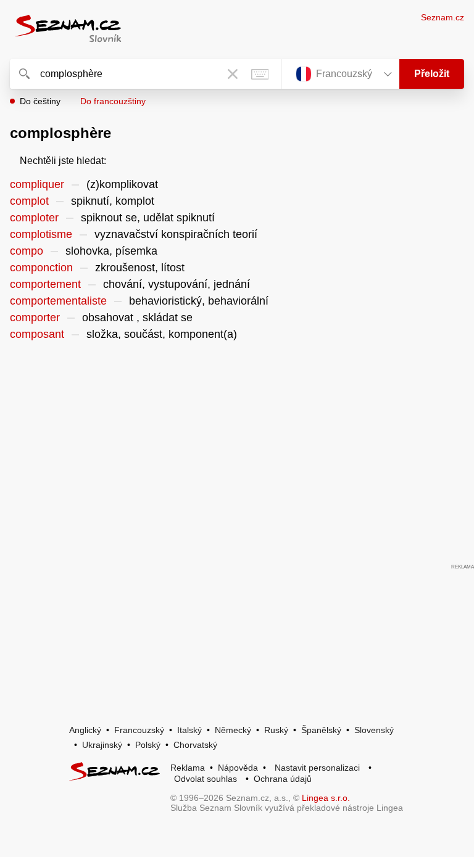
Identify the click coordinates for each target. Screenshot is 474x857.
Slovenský (374, 730)
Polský (147, 745)
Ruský (276, 730)
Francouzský (139, 730)
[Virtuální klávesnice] (259, 74)
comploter (34, 217)
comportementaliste (58, 301)
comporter (35, 317)
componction (41, 267)
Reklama (187, 768)
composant (37, 334)
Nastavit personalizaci (317, 768)
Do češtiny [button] (40, 101)
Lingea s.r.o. (326, 798)
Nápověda (238, 768)
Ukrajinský (102, 745)
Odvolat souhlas (205, 779)
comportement (45, 284)
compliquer (37, 184)
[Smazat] (232, 74)
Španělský (321, 730)
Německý (233, 730)
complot (29, 201)
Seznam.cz (442, 17)
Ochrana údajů (283, 779)
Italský (189, 730)
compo (26, 251)
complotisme (41, 234)
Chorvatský (195, 745)
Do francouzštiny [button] (113, 101)
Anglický (85, 730)
